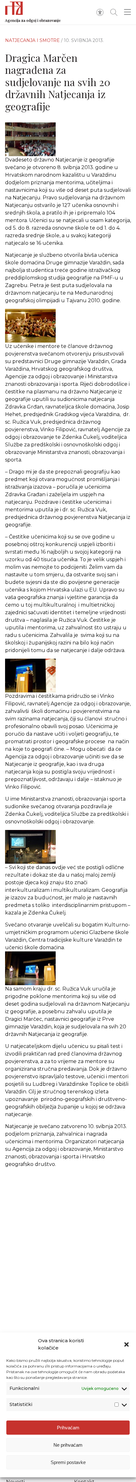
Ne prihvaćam (68, 1445)
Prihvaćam (68, 1427)
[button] (126, 1344)
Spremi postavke (68, 1462)
